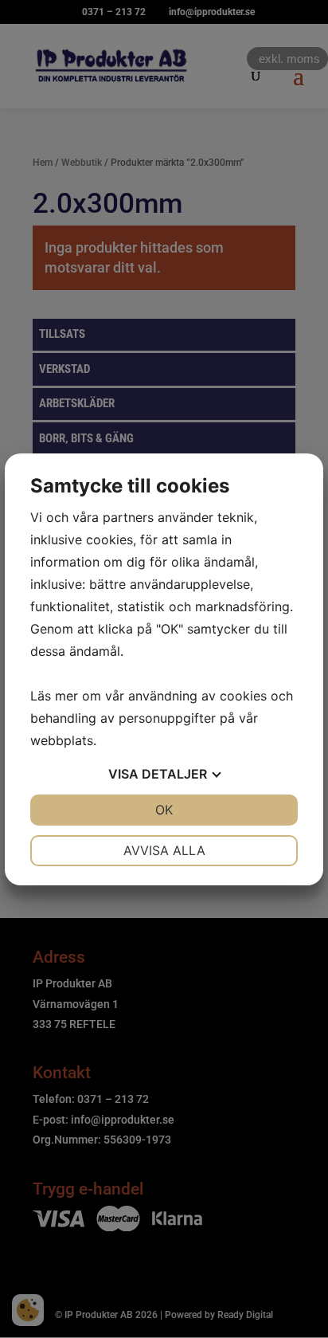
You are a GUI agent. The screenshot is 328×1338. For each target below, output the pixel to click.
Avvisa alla (164, 850)
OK (164, 810)
